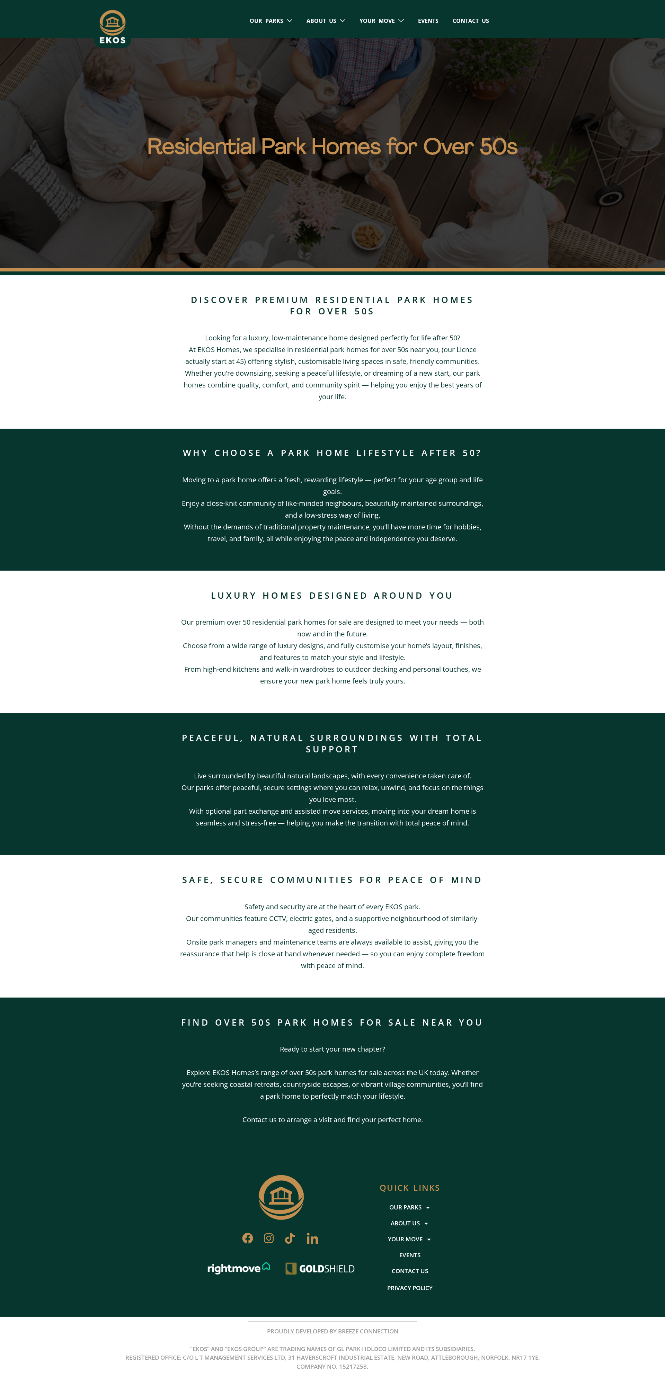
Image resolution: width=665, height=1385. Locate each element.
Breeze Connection (368, 1331)
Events (428, 21)
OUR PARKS (266, 21)
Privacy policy (410, 1288)
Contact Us (471, 21)
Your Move (377, 21)
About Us (321, 21)
